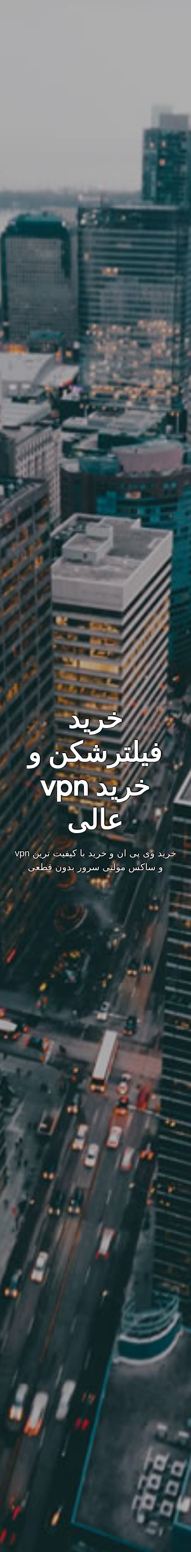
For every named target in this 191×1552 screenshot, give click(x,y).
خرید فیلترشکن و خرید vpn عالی (95, 769)
